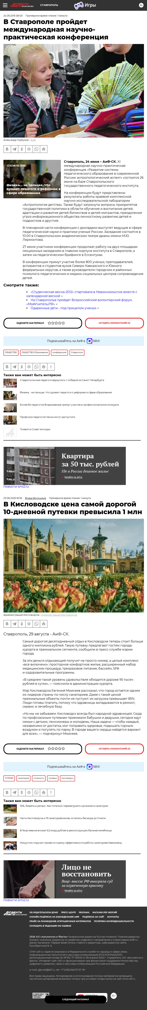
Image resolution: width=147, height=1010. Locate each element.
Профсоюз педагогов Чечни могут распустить (47, 417)
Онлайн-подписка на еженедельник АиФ (54, 917)
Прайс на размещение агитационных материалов (60, 921)
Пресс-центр (68, 912)
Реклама (84, 912)
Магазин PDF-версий (104, 912)
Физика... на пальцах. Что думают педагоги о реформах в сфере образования (66, 392)
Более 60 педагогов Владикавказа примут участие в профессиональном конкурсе (69, 404)
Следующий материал (75, 999)
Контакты (113, 917)
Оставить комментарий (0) (114, 323)
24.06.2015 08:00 (13, 15)
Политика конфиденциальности (114, 921)
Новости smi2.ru (16, 486)
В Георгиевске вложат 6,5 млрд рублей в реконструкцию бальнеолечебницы (66, 830)
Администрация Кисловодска (59, 614)
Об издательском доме (43, 912)
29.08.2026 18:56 (12, 498)
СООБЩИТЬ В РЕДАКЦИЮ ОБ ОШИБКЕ (50, 926)
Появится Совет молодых (35, 429)
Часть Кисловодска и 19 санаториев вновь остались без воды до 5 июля (63, 818)
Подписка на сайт (93, 917)
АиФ (33, 140)
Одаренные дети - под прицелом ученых (63, 308)
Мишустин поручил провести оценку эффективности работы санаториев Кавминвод (71, 842)
